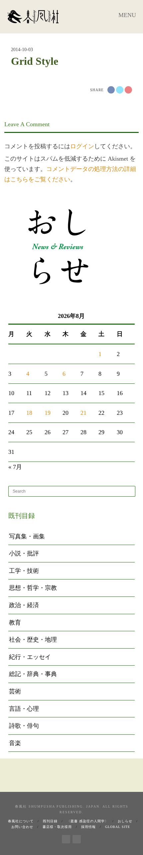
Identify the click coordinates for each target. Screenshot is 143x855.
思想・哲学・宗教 (33, 587)
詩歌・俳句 (24, 725)
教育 (15, 622)
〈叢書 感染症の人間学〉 (87, 821)
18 (29, 412)
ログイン (82, 146)
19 (48, 412)
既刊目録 (50, 821)
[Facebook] (66, 838)
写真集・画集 (27, 536)
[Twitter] (76, 838)
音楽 (15, 743)
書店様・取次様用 (57, 827)
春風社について (21, 821)
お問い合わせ (22, 827)
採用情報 (88, 827)
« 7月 (15, 467)
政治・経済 (24, 605)
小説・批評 (24, 553)
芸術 (15, 691)
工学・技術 (24, 570)
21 (83, 412)
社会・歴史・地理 (33, 639)
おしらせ (125, 821)
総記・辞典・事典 (33, 674)
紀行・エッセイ (30, 657)
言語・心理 (24, 708)
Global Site (117, 827)
